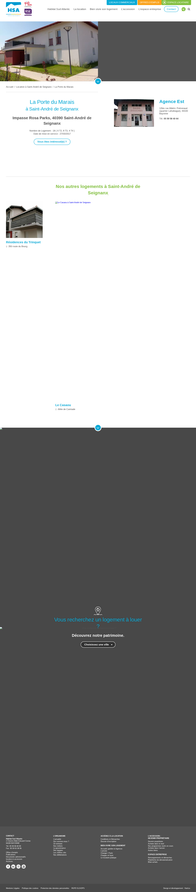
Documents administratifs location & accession (16, 858)
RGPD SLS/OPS (78, 888)
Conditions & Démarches (110, 839)
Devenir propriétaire (155, 841)
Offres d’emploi (12, 852)
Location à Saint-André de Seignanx (34, 87)
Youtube (24, 866)
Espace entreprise (157, 854)
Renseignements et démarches (160, 858)
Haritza (187, 888)
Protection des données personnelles (55, 888)
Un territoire (57, 844)
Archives (9, 861)
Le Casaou (63, 405)
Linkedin (13, 866)
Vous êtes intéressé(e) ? (52, 141)
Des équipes (58, 850)
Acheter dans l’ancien (156, 848)
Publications (10, 855)
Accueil (9, 87)
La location (81, 9)
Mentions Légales (13, 888)
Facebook (8, 866)
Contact (171, 9)
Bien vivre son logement (103, 9)
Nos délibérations (60, 855)
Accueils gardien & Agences (111, 849)
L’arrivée (104, 851)
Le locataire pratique (108, 858)
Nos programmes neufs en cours (160, 846)
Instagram (18, 866)
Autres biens (153, 850)
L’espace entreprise (150, 9)
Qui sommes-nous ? (61, 841)
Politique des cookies (30, 888)
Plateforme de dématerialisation (160, 860)
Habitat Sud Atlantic (58, 9)
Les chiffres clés (59, 853)
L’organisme (59, 836)
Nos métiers (58, 846)
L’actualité (57, 839)
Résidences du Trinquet (23, 242)
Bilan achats (153, 862)
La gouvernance (59, 848)
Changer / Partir (107, 853)
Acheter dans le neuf (156, 844)
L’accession (128, 9)
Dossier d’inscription (108, 841)
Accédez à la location (112, 836)
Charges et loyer (107, 855)
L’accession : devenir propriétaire (158, 837)
